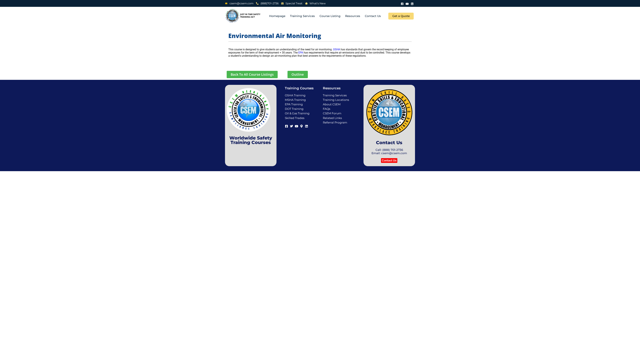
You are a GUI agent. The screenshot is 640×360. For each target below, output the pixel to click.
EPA (300, 52)
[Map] (301, 126)
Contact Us (373, 16)
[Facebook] (402, 3)
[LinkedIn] (412, 3)
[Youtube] (407, 3)
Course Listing (330, 16)
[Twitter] (291, 126)
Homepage (277, 16)
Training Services (302, 16)
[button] (389, 160)
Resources (352, 16)
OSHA (336, 49)
